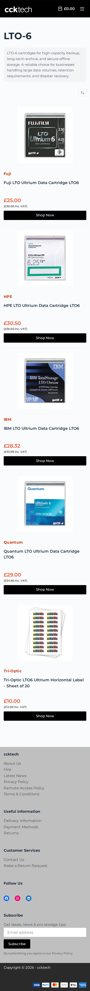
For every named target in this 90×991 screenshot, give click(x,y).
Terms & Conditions (21, 794)
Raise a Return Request (26, 866)
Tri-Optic (12, 671)
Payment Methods (21, 827)
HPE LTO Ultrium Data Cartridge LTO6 (42, 305)
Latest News (15, 776)
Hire (7, 769)
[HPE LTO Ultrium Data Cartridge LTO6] (45, 259)
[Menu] (82, 9)
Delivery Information (23, 821)
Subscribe (17, 944)
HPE (8, 296)
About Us (12, 763)
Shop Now (45, 215)
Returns (11, 833)
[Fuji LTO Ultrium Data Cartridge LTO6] (45, 136)
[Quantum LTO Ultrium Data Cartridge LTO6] (45, 504)
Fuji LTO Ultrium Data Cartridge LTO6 (41, 182)
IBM (7, 419)
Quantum (13, 542)
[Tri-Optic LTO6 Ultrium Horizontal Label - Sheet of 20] (45, 633)
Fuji (7, 174)
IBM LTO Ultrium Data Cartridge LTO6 (41, 428)
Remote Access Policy (24, 788)
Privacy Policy (16, 782)
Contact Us (14, 859)
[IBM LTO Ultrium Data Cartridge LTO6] (45, 382)
